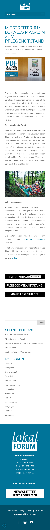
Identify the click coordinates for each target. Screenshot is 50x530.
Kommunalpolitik (30, 49)
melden (15, 258)
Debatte (8, 363)
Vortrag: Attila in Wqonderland (18, 352)
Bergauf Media (36, 510)
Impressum (19, 514)
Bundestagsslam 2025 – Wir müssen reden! (24, 343)
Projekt (39, 49)
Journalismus (18, 49)
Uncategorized (10, 53)
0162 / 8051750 (26, 466)
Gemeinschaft (36, 46)
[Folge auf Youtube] (32, 522)
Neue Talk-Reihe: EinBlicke (16, 334)
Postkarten (9, 393)
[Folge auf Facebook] (18, 522)
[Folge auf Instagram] (25, 522)
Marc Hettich (13, 46)
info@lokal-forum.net (25, 473)
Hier (22, 224)
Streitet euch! (10, 347)
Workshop (9, 415)
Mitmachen (9, 389)
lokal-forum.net (27, 469)
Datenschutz (30, 514)
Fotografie (9, 367)
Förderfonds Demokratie (34, 239)
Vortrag (8, 410)
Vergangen (9, 406)
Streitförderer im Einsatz (15, 339)
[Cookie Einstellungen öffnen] (4, 527)
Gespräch (8, 49)
